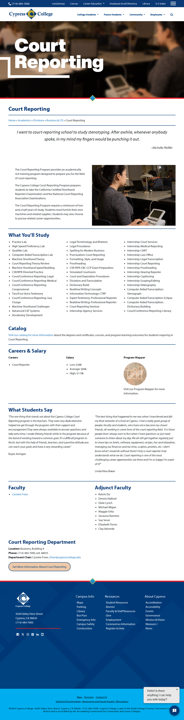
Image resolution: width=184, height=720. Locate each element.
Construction (84, 628)
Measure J (151, 624)
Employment (113, 619)
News (149, 628)
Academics (24, 120)
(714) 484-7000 (20, 3)
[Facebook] (18, 634)
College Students (86, 14)
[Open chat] (174, 710)
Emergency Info (86, 619)
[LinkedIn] (37, 634)
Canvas (74, 3)
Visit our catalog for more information (30, 335)
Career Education (92, 3)
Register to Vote (115, 628)
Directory (89, 697)
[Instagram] (28, 634)
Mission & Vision (155, 619)
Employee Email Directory (123, 3)
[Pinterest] (32, 634)
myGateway (58, 3)
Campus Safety (86, 624)
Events (149, 611)
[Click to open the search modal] (172, 14)
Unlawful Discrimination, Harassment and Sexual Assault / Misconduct (92, 701)
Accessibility (153, 607)
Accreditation (154, 602)
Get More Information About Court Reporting (39, 566)
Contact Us (101, 697)
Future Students (113, 14)
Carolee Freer (20, 494)
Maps (80, 602)
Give (108, 615)
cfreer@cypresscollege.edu (65, 557)
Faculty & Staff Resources (120, 611)
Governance (153, 615)
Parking (81, 607)
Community (136, 14)
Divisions (38, 120)
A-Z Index (160, 3)
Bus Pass (82, 615)
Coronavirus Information (120, 624)
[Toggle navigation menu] (173, 3)
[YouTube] (42, 634)
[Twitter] (22, 634)
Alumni (110, 607)
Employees (156, 14)
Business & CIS (55, 120)
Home (12, 120)
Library (146, 3)
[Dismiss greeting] (177, 689)
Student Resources (117, 602)
